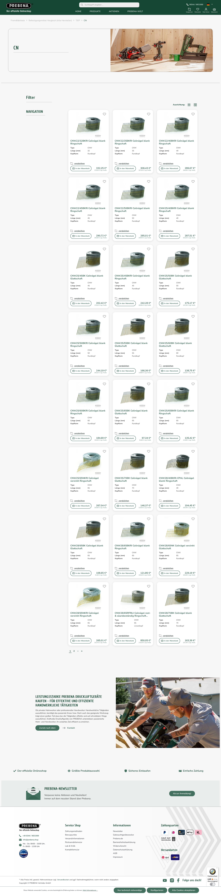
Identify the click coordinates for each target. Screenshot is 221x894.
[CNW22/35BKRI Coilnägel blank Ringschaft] (133, 124)
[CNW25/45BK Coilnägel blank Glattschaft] (88, 259)
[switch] (212, 884)
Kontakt (71, 728)
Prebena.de (118, 838)
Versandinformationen (74, 838)
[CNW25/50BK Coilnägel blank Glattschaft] (177, 259)
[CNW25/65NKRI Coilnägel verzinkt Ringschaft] (88, 462)
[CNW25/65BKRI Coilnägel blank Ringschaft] (177, 394)
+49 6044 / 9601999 (31, 836)
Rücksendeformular (73, 842)
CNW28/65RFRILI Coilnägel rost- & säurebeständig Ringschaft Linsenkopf (133, 614)
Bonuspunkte (71, 835)
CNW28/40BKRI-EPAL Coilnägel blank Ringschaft (176, 479)
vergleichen (79, 163)
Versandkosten (63, 879)
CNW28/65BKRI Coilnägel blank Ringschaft (132, 547)
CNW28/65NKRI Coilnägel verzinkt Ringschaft (84, 614)
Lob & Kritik (70, 846)
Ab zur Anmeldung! (182, 793)
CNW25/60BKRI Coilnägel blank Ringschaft (87, 412)
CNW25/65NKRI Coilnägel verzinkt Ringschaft (84, 479)
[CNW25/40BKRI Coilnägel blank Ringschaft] (177, 192)
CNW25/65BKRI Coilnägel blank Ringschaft (176, 412)
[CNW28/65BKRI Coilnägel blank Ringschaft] (133, 529)
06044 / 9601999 (196, 4)
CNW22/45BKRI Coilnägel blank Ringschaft (87, 209)
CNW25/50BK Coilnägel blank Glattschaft (175, 277)
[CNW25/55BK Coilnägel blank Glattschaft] (133, 327)
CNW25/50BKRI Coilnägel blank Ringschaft (87, 344)
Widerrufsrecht (119, 846)
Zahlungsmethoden (73, 831)
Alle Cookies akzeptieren (183, 890)
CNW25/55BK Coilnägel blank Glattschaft (131, 344)
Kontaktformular (72, 849)
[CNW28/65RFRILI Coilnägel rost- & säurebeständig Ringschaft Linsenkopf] (133, 597)
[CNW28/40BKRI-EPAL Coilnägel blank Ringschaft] (177, 462)
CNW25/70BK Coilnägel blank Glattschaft (131, 479)
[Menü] (216, 868)
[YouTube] (165, 880)
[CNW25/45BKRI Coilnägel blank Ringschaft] (133, 259)
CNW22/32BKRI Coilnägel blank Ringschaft (87, 142)
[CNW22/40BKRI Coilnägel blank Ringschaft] (177, 124)
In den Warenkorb (82, 168)
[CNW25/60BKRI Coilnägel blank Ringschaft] (88, 394)
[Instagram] (172, 880)
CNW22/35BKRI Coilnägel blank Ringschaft (132, 142)
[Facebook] (178, 880)
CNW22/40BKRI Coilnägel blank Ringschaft (176, 142)
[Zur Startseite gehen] (18, 8)
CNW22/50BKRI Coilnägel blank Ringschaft (132, 209)
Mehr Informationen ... (90, 890)
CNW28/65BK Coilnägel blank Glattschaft (86, 547)
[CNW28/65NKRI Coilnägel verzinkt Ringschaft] (88, 597)
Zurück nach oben (47, 728)
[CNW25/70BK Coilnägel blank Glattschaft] (133, 462)
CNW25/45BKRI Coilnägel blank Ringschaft (132, 277)
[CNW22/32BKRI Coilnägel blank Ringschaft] (88, 124)
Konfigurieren (157, 890)
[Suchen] (82, 4)
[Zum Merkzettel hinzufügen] (104, 113)
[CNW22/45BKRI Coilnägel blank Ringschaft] (88, 192)
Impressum (118, 857)
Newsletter (118, 831)
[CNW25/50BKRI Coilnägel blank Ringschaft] (88, 327)
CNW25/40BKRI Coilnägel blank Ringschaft (176, 209)
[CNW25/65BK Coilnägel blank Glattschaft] (133, 394)
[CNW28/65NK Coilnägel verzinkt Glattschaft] (177, 529)
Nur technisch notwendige (130, 890)
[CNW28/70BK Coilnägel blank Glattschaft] (177, 597)
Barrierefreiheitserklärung (124, 842)
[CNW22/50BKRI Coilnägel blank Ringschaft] (133, 192)
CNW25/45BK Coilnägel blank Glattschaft (86, 277)
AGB (115, 853)
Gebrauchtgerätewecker (123, 835)
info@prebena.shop (30, 840)
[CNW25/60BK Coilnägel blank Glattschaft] (177, 327)
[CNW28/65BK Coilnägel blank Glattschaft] (88, 529)
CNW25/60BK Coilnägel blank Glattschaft (175, 344)
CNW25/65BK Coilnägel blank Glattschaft (131, 412)
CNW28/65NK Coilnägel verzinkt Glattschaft (177, 547)
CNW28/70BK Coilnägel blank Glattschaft (175, 614)
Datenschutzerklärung (122, 849)
